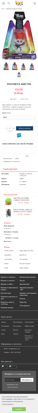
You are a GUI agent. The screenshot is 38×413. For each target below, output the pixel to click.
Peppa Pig (23, 302)
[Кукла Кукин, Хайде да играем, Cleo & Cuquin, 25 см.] (8, 213)
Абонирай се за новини (12, 238)
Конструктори (24, 284)
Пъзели (22, 280)
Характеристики (10, 169)
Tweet (27, 156)
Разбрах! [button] (19, 409)
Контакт (15, 330)
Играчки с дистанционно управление (28, 294)
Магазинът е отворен (11, 232)
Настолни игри (6, 293)
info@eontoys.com (14, 348)
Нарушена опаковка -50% (26, 288)
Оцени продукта (7, 158)
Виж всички (7, 241)
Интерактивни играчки (27, 277)
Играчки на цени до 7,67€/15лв (14, 8)
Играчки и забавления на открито (9, 288)
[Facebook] (3, 356)
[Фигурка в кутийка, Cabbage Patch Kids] (8, 201)
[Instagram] (7, 356)
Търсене (15, 334)
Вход (2, 334)
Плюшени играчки (7, 307)
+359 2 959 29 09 (15, 352)
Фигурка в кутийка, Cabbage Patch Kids (22, 199)
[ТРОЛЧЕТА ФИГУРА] (19, 59)
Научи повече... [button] (8, 404)
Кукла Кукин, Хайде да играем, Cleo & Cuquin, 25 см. (24, 211)
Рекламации (5, 326)
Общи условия (29, 326)
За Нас (3, 330)
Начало (3, 8)
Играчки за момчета (8, 280)
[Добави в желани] (34, 123)
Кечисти (22, 298)
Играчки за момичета (8, 277)
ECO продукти (25, 305)
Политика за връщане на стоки (29, 338)
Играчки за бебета (7, 284)
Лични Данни (29, 322)
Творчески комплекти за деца (9, 297)
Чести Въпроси (18, 322)
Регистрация (17, 326)
